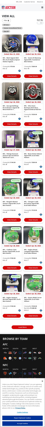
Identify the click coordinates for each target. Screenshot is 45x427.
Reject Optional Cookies (22, 418)
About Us (40, 2)
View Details (11, 76)
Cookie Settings (22, 412)
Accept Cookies (22, 423)
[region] (22, 402)
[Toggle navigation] (42, 7)
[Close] (42, 381)
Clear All (6, 31)
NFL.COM (19, 2)
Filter (6, 20)
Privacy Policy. (20, 408)
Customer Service (29, 2)
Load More (22, 327)
